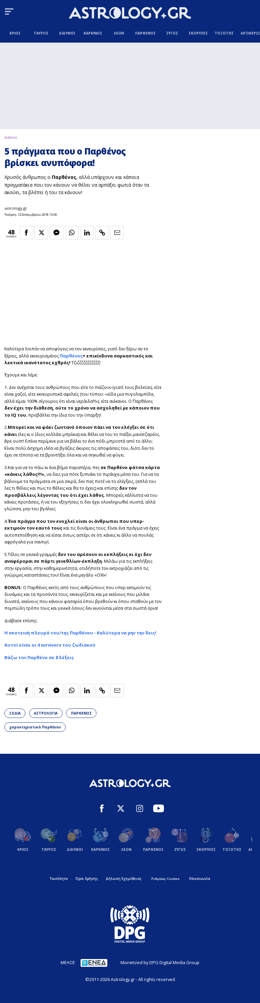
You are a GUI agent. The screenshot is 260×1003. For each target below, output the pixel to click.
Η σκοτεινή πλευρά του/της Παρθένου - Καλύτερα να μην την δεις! (80, 633)
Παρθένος (71, 356)
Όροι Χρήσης (86, 878)
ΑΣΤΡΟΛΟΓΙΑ (46, 713)
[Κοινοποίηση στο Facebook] (26, 232)
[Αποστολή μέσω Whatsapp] (72, 232)
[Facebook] (101, 809)
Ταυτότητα (59, 878)
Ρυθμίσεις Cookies (165, 879)
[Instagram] (139, 809)
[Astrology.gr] (130, 14)
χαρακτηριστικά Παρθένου (35, 727)
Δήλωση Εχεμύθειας (124, 878)
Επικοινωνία (199, 878)
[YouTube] (158, 809)
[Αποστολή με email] (117, 232)
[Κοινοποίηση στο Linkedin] (87, 232)
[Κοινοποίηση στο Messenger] (56, 232)
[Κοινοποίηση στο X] (41, 232)
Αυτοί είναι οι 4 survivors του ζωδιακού (49, 645)
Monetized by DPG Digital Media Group (160, 962)
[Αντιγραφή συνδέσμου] (102, 232)
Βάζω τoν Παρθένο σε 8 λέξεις (39, 657)
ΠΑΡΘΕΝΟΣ (81, 713)
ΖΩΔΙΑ (15, 713)
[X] (120, 809)
